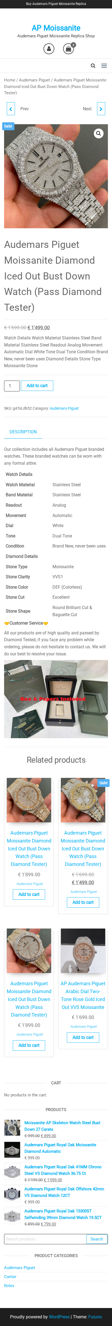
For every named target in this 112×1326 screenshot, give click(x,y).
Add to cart (37, 385)
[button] (104, 65)
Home (9, 80)
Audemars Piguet (34, 80)
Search (97, 1239)
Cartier (10, 1276)
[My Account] (48, 48)
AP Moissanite (56, 27)
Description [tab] (23, 431)
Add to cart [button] (28, 894)
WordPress (59, 1316)
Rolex (9, 1285)
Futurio (95, 1316)
